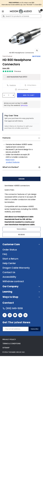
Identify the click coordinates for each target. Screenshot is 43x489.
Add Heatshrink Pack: (17, 77)
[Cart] (39, 11)
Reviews (21, 234)
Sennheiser (7, 56)
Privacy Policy (9, 339)
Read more (12, 161)
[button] (12, 71)
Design (21, 179)
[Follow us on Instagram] (10, 315)
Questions (12, 85)
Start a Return (10, 258)
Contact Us (9, 272)
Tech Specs (21, 229)
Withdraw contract (13, 281)
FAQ (5, 254)
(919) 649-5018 (14, 308)
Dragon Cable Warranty (16, 267)
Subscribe (34, 329)
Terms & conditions (12, 344)
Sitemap (6, 348)
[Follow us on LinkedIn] (20, 315)
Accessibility (9, 276)
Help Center (9, 263)
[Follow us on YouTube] (15, 315)
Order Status (10, 249)
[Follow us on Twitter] (25, 315)
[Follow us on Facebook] (5, 315)
